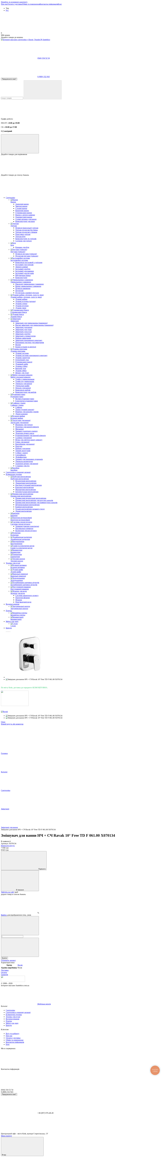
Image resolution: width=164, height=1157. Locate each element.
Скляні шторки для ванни (25, 219)
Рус (7, 10)
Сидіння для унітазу (23, 241)
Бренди (9, 628)
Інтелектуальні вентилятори (26, 492)
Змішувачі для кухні (23, 332)
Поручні (18, 446)
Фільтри (18, 600)
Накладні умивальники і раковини (29, 284)
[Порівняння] (20, 143)
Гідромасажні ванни (23, 213)
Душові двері (20, 308)
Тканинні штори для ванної (26, 464)
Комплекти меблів (22, 390)
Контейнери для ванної (24, 444)
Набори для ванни (22, 448)
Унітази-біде (20, 236)
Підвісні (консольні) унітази (26, 228)
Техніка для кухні (13, 563)
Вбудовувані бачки (23, 275)
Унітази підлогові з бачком (26, 232)
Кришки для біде (22, 247)
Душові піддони (22, 306)
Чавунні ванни (21, 206)
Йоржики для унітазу (24, 425)
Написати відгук (8, 846)
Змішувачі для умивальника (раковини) (31, 323)
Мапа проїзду (6, 1136)
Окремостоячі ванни (23, 217)
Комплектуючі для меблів (25, 392)
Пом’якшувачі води (23, 602)
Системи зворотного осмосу (27, 595)
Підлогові (19, 291)
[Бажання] (82, 164)
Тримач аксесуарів (22, 451)
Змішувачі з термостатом (25, 336)
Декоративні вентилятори (25, 483)
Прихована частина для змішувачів (29, 342)
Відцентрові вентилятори (25, 481)
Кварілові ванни (22, 211)
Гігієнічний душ (22, 360)
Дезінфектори (21, 457)
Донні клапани (21, 414)
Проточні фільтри (22, 598)
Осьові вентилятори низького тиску (30, 509)
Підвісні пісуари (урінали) (26, 254)
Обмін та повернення (31, 4)
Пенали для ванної (23, 388)
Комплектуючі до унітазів (25, 239)
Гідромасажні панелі (23, 362)
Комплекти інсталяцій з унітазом (28, 262)
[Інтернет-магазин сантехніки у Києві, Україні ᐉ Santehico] (13, 981)
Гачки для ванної (22, 442)
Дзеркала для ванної (23, 384)
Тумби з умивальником (24, 379)
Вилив (18, 345)
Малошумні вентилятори (25, 490)
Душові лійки (21, 371)
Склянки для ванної (23, 438)
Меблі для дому (12, 621)
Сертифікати (20, 455)
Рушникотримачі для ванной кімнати (30, 435)
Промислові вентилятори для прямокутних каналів (36, 502)
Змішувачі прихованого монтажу (28, 340)
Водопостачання (12, 604)
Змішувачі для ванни (23, 327)
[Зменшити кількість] (20, 925)
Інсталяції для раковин (24, 271)
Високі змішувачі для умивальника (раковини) (34, 325)
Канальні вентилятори (24, 487)
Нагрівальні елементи (24, 528)
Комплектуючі (21, 278)
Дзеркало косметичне (24, 461)
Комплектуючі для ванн (25, 221)
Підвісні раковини (22, 288)
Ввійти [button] (4, 915)
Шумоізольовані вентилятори (27, 505)
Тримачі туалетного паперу (26, 431)
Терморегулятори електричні (27, 526)
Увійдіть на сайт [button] (7, 892)
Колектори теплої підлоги (26, 531)
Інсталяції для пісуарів (24, 273)
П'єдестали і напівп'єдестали (27, 293)
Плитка (9, 611)
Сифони (18, 407)
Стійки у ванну (21, 453)
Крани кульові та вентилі (25, 347)
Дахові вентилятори (23, 511)
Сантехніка (10, 198)
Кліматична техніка (14, 474)
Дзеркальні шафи (22, 386)
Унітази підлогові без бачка (26, 230)
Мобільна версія (44, 1004)
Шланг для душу (22, 373)
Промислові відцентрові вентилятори (30, 498)
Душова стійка (21, 366)
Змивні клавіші (21, 267)
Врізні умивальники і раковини (28, 286)
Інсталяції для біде (22, 269)
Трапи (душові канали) (24, 409)
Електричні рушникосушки (26, 401)
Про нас (4, 4)
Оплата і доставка (15, 4)
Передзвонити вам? (9, 79)
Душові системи (22, 353)
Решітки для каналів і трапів (27, 412)
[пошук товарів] (43, 89)
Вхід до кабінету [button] (12, 1034)
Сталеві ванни (21, 208)
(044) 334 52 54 (43, 58)
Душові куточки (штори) (25, 301)
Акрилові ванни (22, 204)
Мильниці (19, 429)
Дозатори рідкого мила (24, 433)
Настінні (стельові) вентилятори (28, 485)
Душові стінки (21, 304)
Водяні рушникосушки (24, 399)
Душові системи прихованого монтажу (31, 355)
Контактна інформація (49, 4)
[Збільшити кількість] (20, 947)
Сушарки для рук (22, 466)
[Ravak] (4, 712)
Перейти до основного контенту (14, 2)
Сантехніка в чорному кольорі (18, 472)
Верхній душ (20, 368)
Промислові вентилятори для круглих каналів (34, 500)
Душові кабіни (21, 299)
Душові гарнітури (22, 358)
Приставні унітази (22, 234)
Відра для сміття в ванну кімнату (28, 440)
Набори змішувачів (23, 338)
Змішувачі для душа (23, 329)
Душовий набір (21, 364)
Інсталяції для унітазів (24, 265)
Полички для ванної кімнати (27, 427)
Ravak (20, 965)
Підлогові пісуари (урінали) (26, 256)
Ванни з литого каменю (25, 215)
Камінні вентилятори (24, 507)
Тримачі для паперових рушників (29, 459)
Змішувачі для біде (22, 334)
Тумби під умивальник (24, 381)
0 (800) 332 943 (43, 77)
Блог (60, 4)
